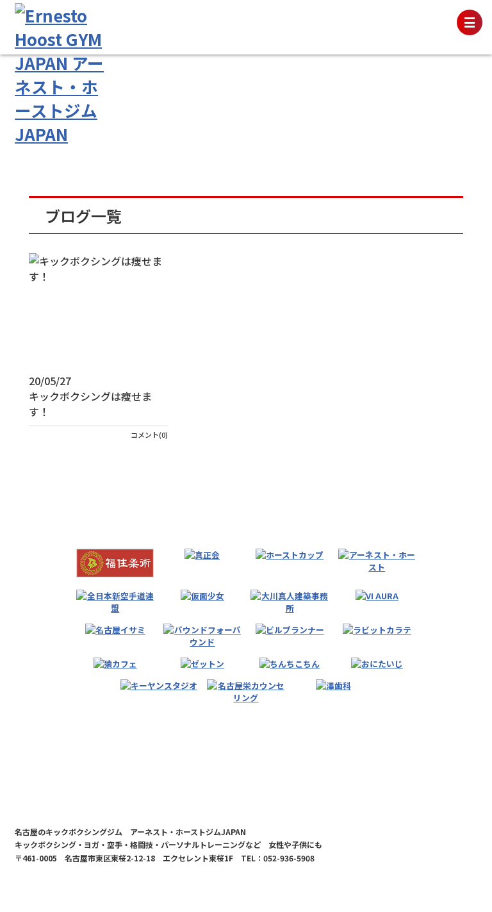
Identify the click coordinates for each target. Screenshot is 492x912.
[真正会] (202, 555)
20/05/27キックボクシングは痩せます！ (90, 396)
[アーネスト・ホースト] (377, 561)
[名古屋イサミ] (115, 630)
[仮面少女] (202, 596)
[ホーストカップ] (290, 555)
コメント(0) (149, 434)
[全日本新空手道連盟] (115, 602)
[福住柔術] (115, 563)
